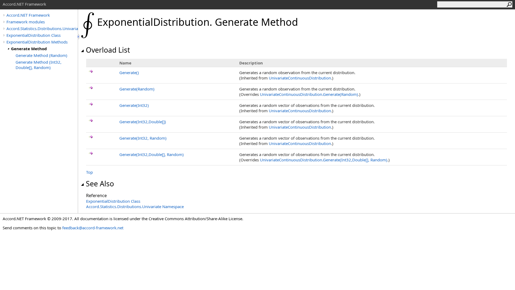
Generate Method (29, 48)
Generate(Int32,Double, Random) (151, 154)
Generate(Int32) (134, 105)
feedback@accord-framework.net (92, 227)
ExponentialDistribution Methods (37, 42)
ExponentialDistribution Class (33, 35)
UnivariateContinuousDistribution (300, 78)
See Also (100, 184)
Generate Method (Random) (41, 55)
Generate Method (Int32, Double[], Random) (38, 64)
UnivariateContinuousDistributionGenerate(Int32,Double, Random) (323, 159)
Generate (129, 72)
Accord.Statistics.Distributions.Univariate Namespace (135, 206)
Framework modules (25, 21)
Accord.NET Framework (28, 15)
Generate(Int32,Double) (142, 121)
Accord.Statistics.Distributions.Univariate (42, 28)
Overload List (108, 50)
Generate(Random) (136, 89)
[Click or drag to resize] (79, 37)
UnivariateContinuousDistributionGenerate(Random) (309, 94)
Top (89, 172)
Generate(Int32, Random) (143, 138)
